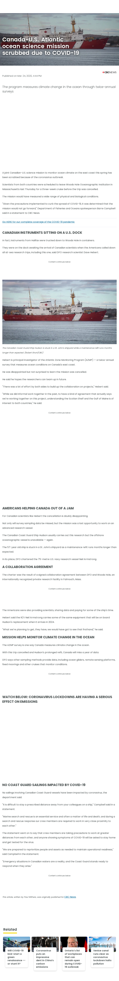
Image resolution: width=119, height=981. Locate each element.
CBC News (70, 897)
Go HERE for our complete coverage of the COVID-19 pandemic (38, 222)
